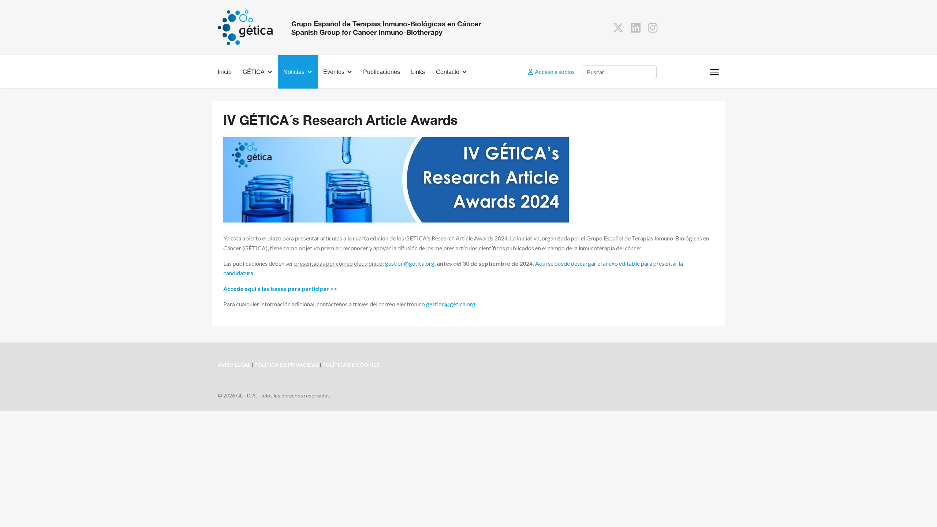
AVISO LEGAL (234, 365)
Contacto (447, 72)
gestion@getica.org (409, 263)
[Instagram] (652, 27)
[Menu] (714, 72)
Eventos (333, 72)
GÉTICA (254, 72)
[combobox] (619, 72)
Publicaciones (381, 72)
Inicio (225, 72)
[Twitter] (618, 27)
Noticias (294, 72)
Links (418, 72)
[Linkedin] (636, 27)
